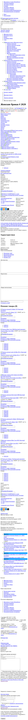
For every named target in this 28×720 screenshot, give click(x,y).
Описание (3, 136)
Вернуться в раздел (6, 130)
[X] (8, 209)
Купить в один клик (18, 679)
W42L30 (21, 226)
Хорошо (3, 718)
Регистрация (7, 15)
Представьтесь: (5, 301)
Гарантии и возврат (9, 8)
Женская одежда (8, 34)
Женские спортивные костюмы (15, 57)
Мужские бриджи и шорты (14, 67)
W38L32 (7, 223)
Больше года (7, 257)
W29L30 (16, 226)
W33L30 (12, 226)
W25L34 (6, 168)
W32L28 (6, 349)
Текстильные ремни (12, 84)
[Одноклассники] (4, 209)
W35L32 (3, 223)
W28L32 (6, 325)
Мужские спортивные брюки (14, 78)
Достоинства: (4, 260)
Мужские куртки (11, 73)
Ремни (5, 37)
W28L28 (6, 344)
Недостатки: (4, 273)
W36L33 (20, 223)
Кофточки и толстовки (13, 50)
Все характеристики (6, 173)
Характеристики (5, 137)
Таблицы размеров (9, 3)
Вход (5, 14)
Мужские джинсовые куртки (17, 75)
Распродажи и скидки (9, 591)
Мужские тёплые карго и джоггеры (16, 66)
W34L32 (6, 370)
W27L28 (6, 413)
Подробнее (3, 318)
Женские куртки (11, 53)
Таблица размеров (5, 170)
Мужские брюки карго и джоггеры (16, 64)
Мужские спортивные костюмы (15, 80)
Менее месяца (7, 256)
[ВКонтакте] (1, 209)
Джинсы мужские (11, 62)
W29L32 (6, 475)
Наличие (3, 143)
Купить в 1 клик (14, 194)
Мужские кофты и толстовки (14, 71)
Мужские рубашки (12, 68)
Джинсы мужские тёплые (13, 63)
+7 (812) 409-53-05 (5, 644)
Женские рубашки (11, 56)
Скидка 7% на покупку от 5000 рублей (11, 154)
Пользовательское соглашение (12, 11)
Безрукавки (13, 74)
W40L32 (6, 437)
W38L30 (11, 223)
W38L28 (16, 223)
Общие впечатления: (6, 287)
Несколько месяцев (9, 254)
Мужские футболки (12, 70)
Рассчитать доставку (18, 195)
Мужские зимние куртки (16, 77)
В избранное (4, 321)
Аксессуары (4, 138)
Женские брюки (11, 46)
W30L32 (6, 476)
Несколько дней (8, 253)
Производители (8, 596)
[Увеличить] (7, 147)
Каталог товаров (5, 30)
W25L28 (6, 410)
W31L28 (6, 348)
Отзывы (6, 6)
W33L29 (6, 390)
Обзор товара (4, 131)
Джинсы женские (11, 43)
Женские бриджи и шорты (14, 49)
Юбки (8, 52)
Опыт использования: (6, 250)
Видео (2, 145)
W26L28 (6, 412)
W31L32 (6, 326)
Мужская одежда (8, 35)
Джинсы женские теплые (13, 45)
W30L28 (6, 346)
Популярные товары (9, 594)
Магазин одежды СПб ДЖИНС (9, 646)
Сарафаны (9, 59)
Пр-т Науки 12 (7, 224)
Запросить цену (14, 706)
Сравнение (12, 320)
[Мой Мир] (6, 209)
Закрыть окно (4, 513)
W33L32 (6, 369)
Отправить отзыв (5, 303)
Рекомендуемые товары (10, 595)
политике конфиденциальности (9, 715)
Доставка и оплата (9, 4)
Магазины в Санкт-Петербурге (12, 2)
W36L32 (25, 223)
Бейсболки (17, 87)
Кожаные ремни (21, 82)
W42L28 (25, 226)
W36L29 (6, 392)
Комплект (3, 134)
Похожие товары (5, 141)
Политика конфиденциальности (12, 10)
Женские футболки (12, 48)
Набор (2, 133)
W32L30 (6, 456)
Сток (5, 39)
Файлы (2, 144)
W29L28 (6, 345)
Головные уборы (8, 38)
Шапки (14, 88)
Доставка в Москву (9, 7)
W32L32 (6, 368)
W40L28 (7, 226)
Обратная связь (5, 643)
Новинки (6, 592)
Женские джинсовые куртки (17, 55)
